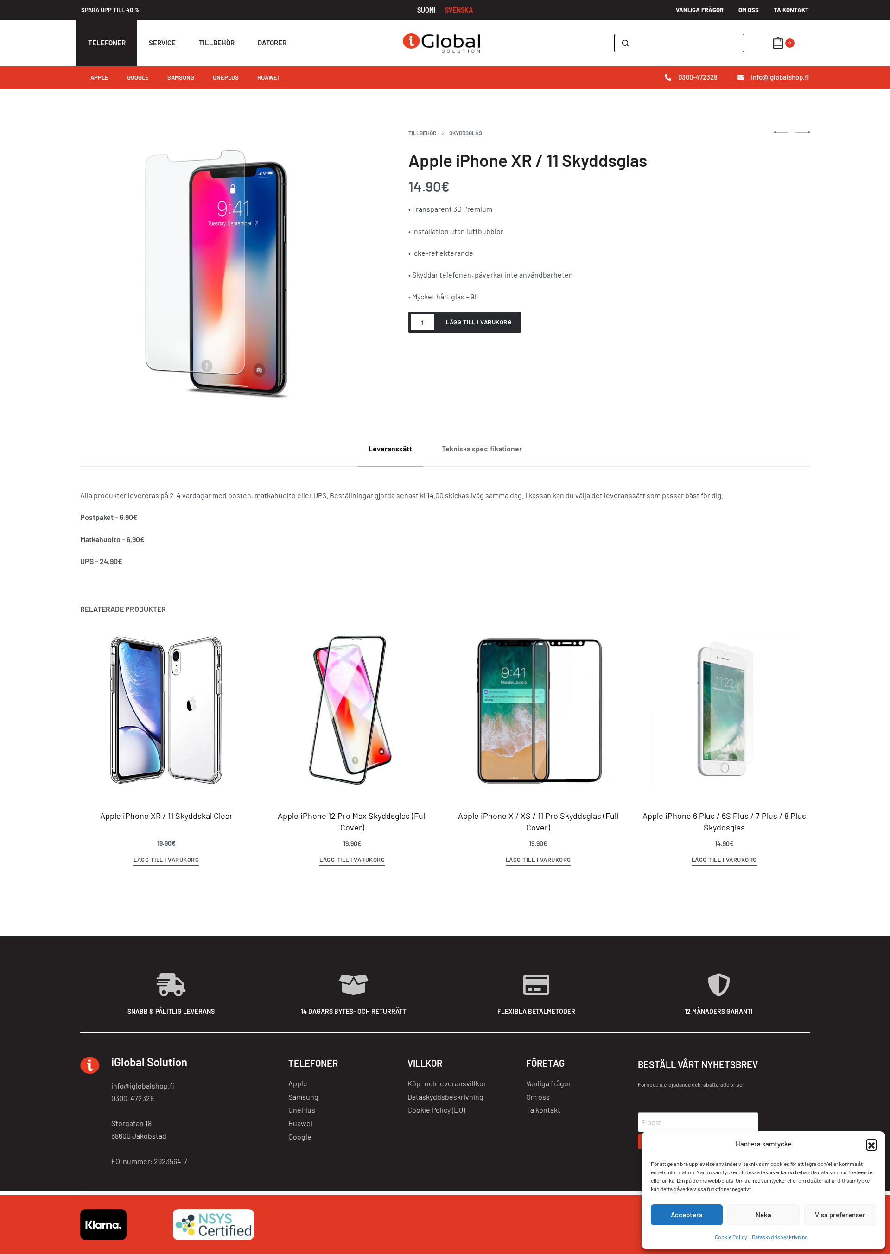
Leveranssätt (390, 448)
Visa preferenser (840, 1214)
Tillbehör (422, 133)
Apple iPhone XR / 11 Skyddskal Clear (166, 816)
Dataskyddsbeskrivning (779, 1237)
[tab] (390, 448)
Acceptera (687, 1214)
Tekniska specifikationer (482, 448)
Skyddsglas (465, 133)
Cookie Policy (731, 1237)
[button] (871, 1144)
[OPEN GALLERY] (219, 269)
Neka (763, 1214)
